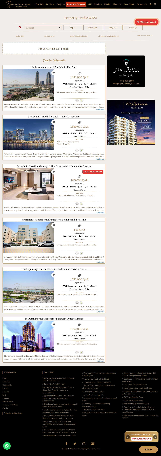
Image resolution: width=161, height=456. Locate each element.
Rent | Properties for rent (94, 409)
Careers (6, 398)
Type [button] (72, 27)
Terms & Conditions (10, 405)
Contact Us (7, 385)
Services (98, 4)
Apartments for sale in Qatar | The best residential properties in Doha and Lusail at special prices (139, 409)
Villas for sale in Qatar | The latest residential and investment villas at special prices (59, 423)
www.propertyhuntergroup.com (88, 449)
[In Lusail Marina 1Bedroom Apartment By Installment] (28, 336)
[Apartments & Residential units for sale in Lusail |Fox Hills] (28, 237)
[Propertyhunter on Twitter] (75, 444)
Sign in (5, 408)
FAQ (4, 395)
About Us (6, 382)
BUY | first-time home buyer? (135, 385)
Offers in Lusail (147, 22)
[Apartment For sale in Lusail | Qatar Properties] (28, 134)
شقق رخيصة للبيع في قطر (93, 394)
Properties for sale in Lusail (54, 384)
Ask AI (148, 449)
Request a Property (76, 4)
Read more (100, 109)
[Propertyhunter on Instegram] (84, 444)
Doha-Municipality (78, 36)
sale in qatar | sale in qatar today (136, 404)
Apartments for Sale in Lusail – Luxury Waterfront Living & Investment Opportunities (58, 398)
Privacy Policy (8, 401)
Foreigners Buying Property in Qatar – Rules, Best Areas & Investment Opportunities (58, 389)
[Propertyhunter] (93, 444)
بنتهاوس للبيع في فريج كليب (94, 391)
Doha (20, 36)
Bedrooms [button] (92, 27)
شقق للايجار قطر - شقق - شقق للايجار (138, 388)
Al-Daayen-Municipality (108, 36)
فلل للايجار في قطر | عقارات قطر (96, 379)
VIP (89, 4)
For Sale (40, 4)
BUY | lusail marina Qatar (133, 397)
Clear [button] (132, 27)
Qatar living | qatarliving (133, 400)
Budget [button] (112, 27)
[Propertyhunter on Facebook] (67, 444)
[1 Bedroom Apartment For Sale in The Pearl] (28, 85)
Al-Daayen (49, 36)
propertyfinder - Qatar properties (97, 382)
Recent (5, 388)
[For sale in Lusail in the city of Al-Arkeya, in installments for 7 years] (28, 184)
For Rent (50, 4)
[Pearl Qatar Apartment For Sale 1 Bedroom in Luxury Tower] (28, 287)
